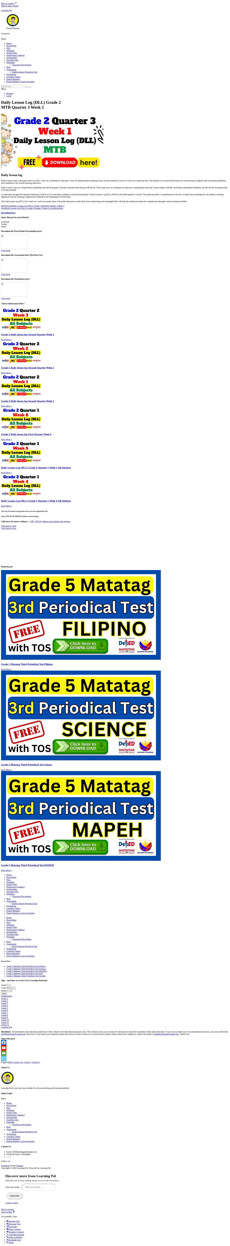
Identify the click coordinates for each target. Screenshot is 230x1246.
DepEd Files (11, 53)
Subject (4, 991)
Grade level (6, 988)
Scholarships (11, 58)
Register (9, 93)
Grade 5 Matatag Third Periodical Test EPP (24, 973)
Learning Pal (6, 10)
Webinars (10, 50)
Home (9, 43)
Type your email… (13, 1187)
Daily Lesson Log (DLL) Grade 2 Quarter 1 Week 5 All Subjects (36, 467)
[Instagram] (3, 1058)
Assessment (11, 70)
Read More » (6, 340)
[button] (115, 39)
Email (4, 985)
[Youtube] (3, 1048)
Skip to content (7, 3)
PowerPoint (11, 46)
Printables (10, 62)
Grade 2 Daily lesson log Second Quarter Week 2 (27, 367)
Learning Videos (13, 77)
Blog (8, 67)
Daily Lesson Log (15, 1062)
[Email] (3, 1053)
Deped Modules (13, 79)
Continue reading (11, 1203)
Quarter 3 (36, 1062)
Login (8, 96)
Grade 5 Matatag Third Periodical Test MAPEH (27, 865)
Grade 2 (27, 1062)
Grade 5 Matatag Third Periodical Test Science (26, 764)
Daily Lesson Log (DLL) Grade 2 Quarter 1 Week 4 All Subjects (36, 500)
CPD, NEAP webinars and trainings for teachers (50, 521)
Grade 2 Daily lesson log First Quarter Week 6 (26, 434)
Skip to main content (9, 6)
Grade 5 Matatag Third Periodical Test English (26, 976)
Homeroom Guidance (15, 55)
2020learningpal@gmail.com (13, 1034)
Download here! (8, 213)
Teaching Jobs (12, 60)
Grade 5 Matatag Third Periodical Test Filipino (27, 664)
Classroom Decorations (21, 65)
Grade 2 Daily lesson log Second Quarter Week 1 (27, 401)
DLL (8, 48)
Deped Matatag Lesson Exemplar (20, 82)
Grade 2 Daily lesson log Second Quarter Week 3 (27, 334)
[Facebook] (3, 1042)
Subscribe (14, 1196)
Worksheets (11, 74)
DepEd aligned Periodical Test (24, 72)
